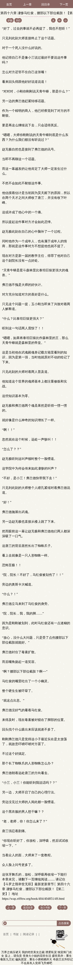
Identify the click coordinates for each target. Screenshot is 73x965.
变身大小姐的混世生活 (37, 955)
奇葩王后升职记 (63, 959)
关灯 (18, 20)
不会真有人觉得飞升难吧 (36, 963)
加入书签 (45, 907)
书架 (16, 934)
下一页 (64, 4)
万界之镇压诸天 (11, 952)
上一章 (27, 4)
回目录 (45, 4)
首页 (9, 4)
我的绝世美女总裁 (33, 952)
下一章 (62, 907)
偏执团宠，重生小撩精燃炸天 (33, 959)
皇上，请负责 (13, 955)
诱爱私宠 (51, 952)
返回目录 (28, 907)
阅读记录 (29, 934)
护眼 (10, 20)
